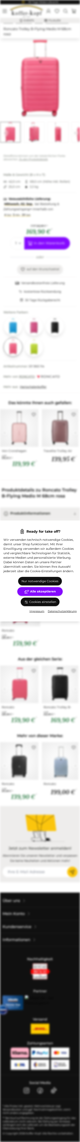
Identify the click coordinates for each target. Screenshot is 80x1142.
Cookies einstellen (42, 602)
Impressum (36, 611)
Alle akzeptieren (42, 591)
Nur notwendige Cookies (40, 581)
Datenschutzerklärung (62, 611)
